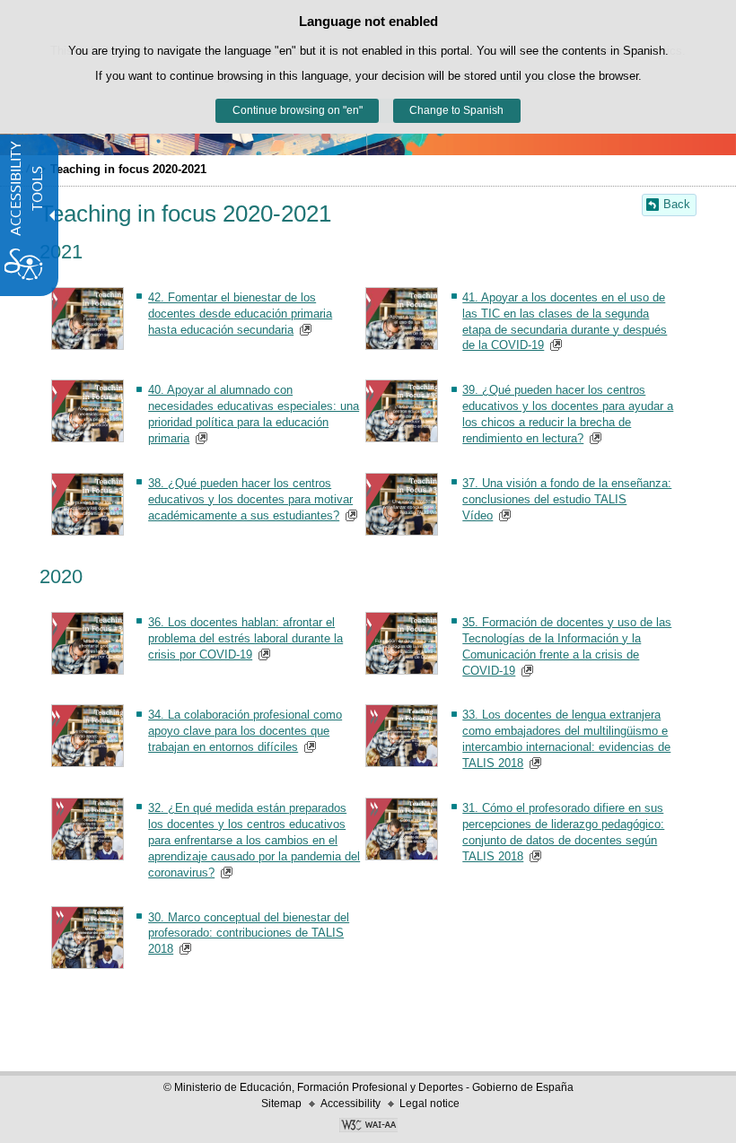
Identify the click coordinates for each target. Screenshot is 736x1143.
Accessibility (350, 1103)
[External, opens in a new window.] (368, 1127)
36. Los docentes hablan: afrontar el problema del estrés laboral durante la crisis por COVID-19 (245, 638)
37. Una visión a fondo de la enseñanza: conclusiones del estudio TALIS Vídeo (566, 499)
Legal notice (429, 1103)
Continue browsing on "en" (297, 110)
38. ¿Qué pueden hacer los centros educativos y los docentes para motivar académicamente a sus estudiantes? (250, 499)
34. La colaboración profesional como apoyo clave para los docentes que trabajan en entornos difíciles (245, 731)
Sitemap (281, 1103)
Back (676, 204)
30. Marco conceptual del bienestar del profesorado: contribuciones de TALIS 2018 (248, 933)
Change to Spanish (456, 110)
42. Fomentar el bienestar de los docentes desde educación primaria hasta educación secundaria (240, 313)
